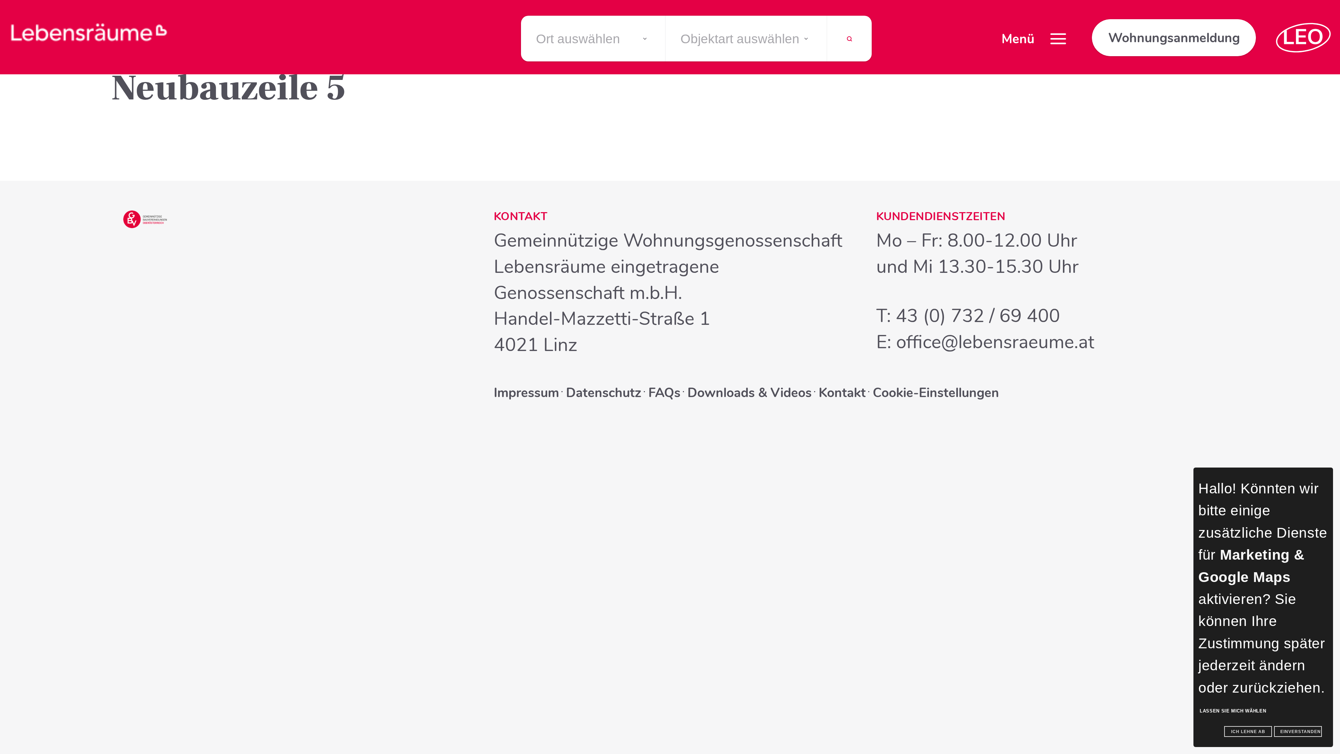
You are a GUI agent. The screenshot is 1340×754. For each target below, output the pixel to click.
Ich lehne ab (1248, 731)
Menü (1018, 39)
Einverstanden (1300, 731)
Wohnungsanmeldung (1174, 38)
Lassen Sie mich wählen (1233, 711)
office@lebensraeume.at (995, 342)
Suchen (849, 43)
